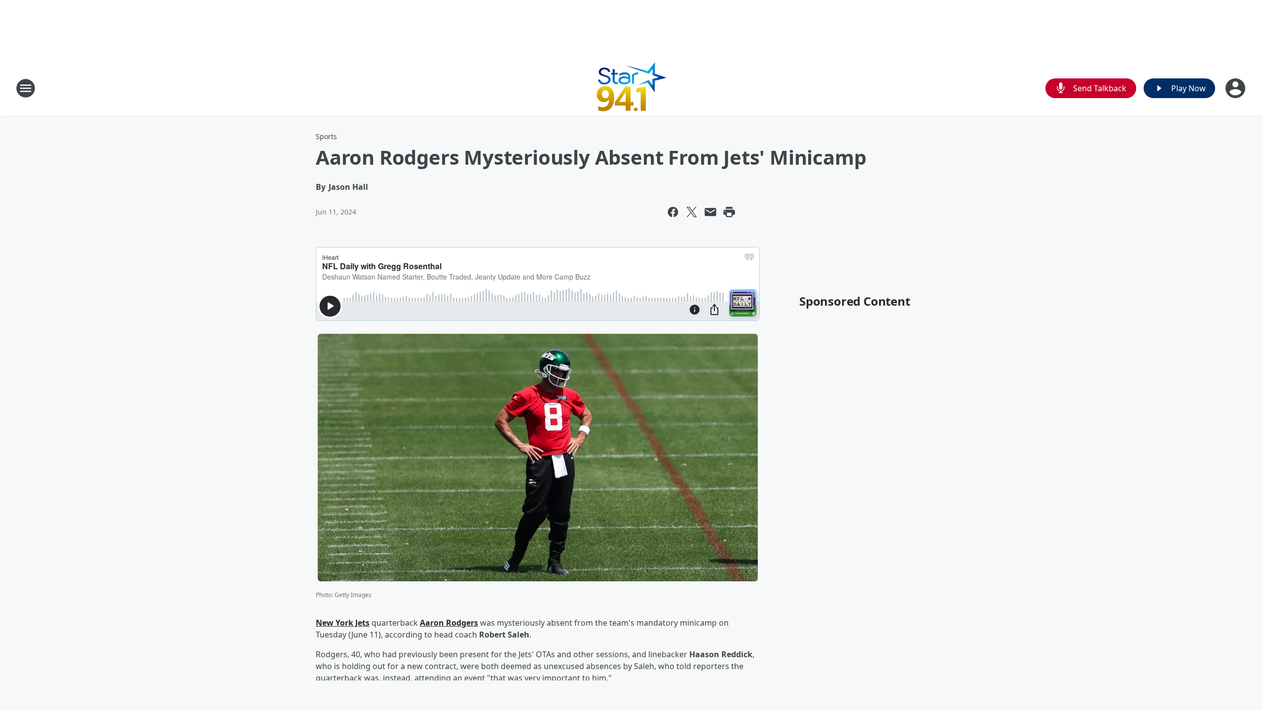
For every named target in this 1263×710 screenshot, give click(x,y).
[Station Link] (631, 88)
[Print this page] (729, 212)
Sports (326, 136)
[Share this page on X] (692, 212)
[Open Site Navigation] (26, 88)
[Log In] (1236, 88)
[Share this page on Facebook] (673, 212)
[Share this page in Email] (710, 212)
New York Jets (343, 622)
